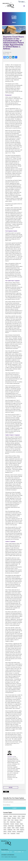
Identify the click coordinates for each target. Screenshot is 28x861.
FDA (8, 821)
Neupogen (22, 827)
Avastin (19, 816)
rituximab (9, 831)
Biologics (9, 818)
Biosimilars (14, 818)
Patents (5, 829)
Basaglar (23, 816)
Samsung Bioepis (20, 831)
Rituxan (5, 831)
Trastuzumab (13, 833)
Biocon (5, 818)
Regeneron (22, 829)
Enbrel (9, 820)
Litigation (9, 827)
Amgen (10, 816)
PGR (14, 829)
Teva (8, 833)
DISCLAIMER (17, 851)
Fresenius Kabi (6, 823)
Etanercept (16, 820)
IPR (23, 825)
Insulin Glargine (11, 825)
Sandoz (5, 833)
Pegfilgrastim (10, 829)
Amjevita (14, 816)
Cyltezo (5, 820)
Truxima (18, 833)
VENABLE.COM (5, 851)
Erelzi (12, 820)
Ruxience (14, 831)
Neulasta (17, 827)
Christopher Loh (7, 52)
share (10, 787)
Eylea (5, 821)
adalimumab (6, 816)
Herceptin (17, 823)
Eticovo (21, 820)
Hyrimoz (5, 825)
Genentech (12, 823)
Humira (21, 823)
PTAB (18, 829)
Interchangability (18, 825)
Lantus (5, 827)
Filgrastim (18, 821)
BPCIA (19, 818)
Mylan (13, 827)
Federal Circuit (12, 821)
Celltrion (23, 818)
